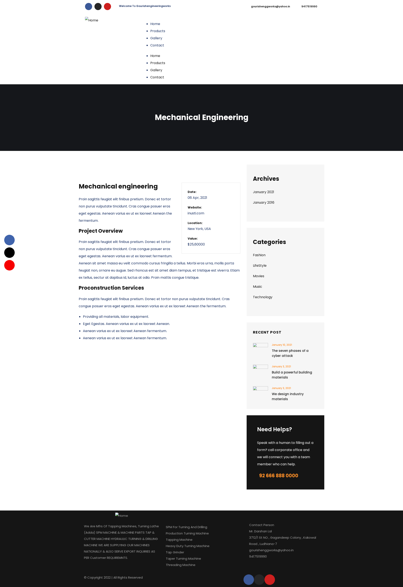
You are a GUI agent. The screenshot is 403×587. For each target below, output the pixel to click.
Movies (258, 276)
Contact (157, 45)
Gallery (156, 38)
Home (155, 23)
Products (157, 31)
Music (257, 286)
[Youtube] (107, 6)
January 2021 (263, 192)
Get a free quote (297, 48)
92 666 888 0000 (278, 475)
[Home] (91, 20)
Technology (262, 297)
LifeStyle (260, 265)
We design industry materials (288, 396)
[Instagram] (98, 6)
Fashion (259, 255)
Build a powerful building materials (292, 375)
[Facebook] (88, 6)
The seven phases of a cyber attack (290, 353)
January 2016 (263, 202)
